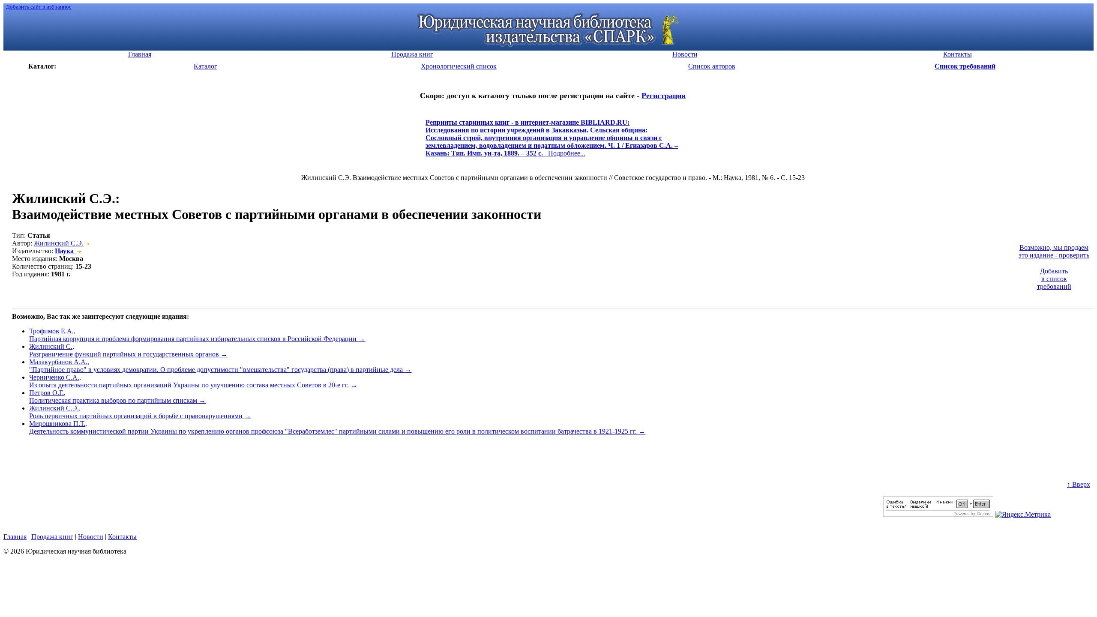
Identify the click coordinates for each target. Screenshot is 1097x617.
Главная (15, 536)
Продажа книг (52, 536)
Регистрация (663, 95)
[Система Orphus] (938, 514)
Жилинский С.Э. (59, 243)
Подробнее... (552, 141)
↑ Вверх (1078, 484)
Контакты (122, 536)
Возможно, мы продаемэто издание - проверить (1054, 251)
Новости (90, 536)
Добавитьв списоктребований (1054, 278)
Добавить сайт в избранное (39, 6)
